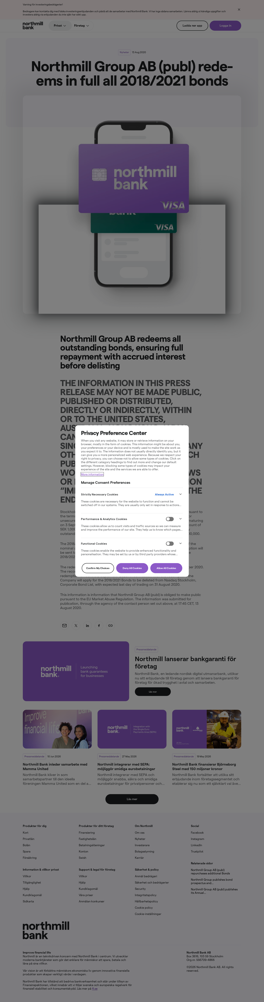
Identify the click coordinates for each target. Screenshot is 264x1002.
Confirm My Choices (97, 568)
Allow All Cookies (166, 568)
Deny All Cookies (132, 568)
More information (92, 474)
